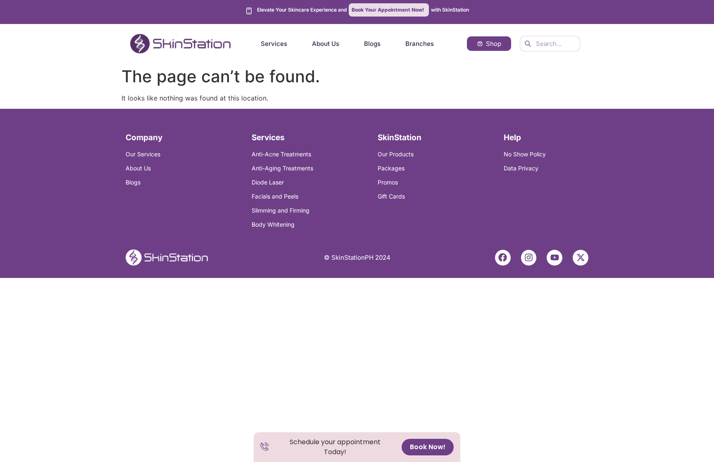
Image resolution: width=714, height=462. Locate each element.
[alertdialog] (357, 447)
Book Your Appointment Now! (388, 10)
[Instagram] (529, 258)
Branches (419, 44)
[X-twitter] (580, 258)
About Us (325, 44)
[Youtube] (554, 258)
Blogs (372, 44)
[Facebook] (503, 258)
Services (274, 44)
